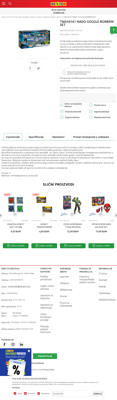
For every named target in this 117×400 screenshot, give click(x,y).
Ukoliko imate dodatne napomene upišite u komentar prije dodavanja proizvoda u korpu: (85, 89)
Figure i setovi (36, 17)
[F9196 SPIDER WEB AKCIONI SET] (101, 205)
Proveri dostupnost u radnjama (91, 137)
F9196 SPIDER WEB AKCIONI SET (101, 225)
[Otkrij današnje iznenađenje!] (15, 364)
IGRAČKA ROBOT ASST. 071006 (15, 225)
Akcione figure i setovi (52, 17)
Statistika (32, 393)
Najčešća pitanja (107, 299)
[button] (15, 214)
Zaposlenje (104, 293)
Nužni (20, 393)
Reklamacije (66, 289)
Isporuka (64, 276)
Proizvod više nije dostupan (88, 65)
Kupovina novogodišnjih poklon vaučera (87, 279)
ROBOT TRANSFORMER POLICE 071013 (44, 227)
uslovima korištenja (35, 363)
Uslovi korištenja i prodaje (46, 317)
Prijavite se (45, 356)
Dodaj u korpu (17, 246)
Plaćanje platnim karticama (45, 329)
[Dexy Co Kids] (58, 4)
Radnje (102, 286)
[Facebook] (30, 68)
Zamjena (64, 283)
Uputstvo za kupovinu (46, 297)
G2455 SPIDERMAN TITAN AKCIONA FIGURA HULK (72, 227)
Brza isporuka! (58, 10)
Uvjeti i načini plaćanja (47, 287)
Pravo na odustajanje (66, 304)
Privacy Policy (48, 370)
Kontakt (103, 280)
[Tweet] (38, 68)
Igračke (26, 17)
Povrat (63, 296)
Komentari (58, 137)
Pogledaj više (58, 13)
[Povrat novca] (91, 105)
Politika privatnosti (46, 278)
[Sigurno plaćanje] (91, 111)
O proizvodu (13, 137)
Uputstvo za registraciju (46, 306)
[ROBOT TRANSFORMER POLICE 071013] (44, 205)
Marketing (45, 393)
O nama (103, 273)
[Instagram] (13, 344)
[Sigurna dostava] (61, 117)
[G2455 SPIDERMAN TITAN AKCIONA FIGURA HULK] (73, 205)
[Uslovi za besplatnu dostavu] (61, 105)
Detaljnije (64, 53)
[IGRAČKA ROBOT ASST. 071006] (16, 205)
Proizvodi (17, 17)
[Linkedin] (21, 344)
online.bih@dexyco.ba (19, 286)
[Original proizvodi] (61, 111)
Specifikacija (36, 137)
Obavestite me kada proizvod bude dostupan (82, 58)
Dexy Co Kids (6, 17)
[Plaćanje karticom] (91, 117)
